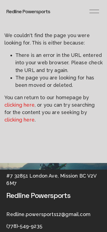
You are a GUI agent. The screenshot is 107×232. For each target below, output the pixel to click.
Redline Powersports (28, 11)
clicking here (19, 105)
